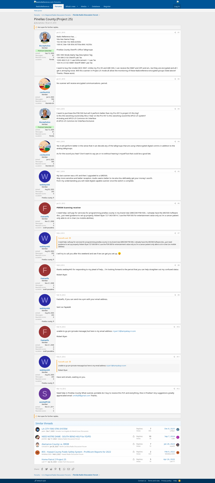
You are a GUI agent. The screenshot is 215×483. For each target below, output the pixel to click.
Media (83, 6)
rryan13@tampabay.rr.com (124, 331)
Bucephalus (40, 23)
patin (43, 431)
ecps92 (172, 446)
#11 (178, 357)
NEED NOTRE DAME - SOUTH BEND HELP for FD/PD (66, 436)
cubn (173, 439)
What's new (70, 6)
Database (96, 6)
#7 (179, 233)
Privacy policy (166, 481)
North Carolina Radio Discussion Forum (73, 446)
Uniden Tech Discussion (66, 462)
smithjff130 (44, 402)
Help (175, 481)
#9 (179, 295)
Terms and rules (154, 481)
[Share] (175, 32)
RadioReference (42, 6)
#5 (179, 171)
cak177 (44, 462)
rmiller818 (45, 92)
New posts (38, 10)
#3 (179, 109)
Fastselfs (45, 216)
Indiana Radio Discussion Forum (69, 439)
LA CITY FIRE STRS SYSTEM (54, 428)
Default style (41, 481)
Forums (58, 6)
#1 (179, 32)
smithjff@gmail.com (81, 395)
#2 (179, 79)
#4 (179, 141)
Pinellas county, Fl (48, 198)
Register (107, 6)
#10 (178, 327)
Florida (51, 59)
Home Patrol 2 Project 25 (54, 459)
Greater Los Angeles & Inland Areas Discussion (72, 431)
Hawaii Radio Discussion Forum (72, 454)
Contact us (142, 481)
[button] (51, 6)
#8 (179, 265)
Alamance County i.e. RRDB (55, 444)
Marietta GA (50, 103)
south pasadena (48, 228)
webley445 (45, 184)
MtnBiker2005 (47, 454)
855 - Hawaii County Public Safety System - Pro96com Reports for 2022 (76, 451)
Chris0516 (45, 446)
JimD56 (44, 439)
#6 (179, 203)
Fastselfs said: (63, 238)
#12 (178, 389)
